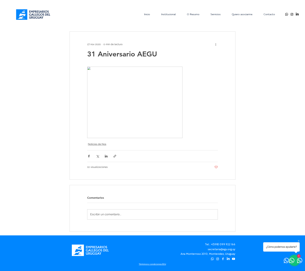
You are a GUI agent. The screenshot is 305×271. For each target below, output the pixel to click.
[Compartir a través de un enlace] (114, 156)
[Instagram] (292, 14)
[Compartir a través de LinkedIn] (106, 156)
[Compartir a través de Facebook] (89, 156)
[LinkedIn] (297, 14)
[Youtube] (233, 259)
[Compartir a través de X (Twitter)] (97, 156)
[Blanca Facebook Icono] (223, 259)
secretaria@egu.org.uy (221, 249)
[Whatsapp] (286, 14)
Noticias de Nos (97, 144)
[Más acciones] (216, 44)
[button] (171, 14)
